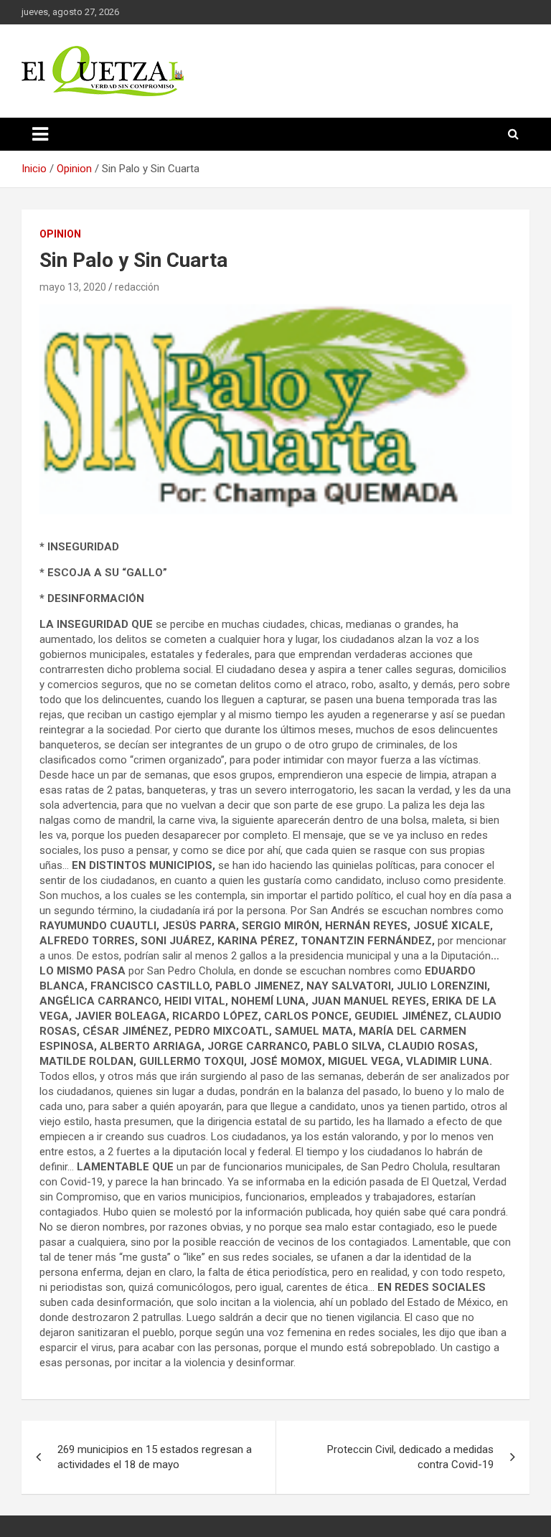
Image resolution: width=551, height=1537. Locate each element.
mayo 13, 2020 (72, 287)
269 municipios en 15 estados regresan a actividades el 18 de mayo (154, 1457)
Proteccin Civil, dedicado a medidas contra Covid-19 (410, 1457)
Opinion (60, 234)
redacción (137, 287)
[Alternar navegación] (40, 134)
